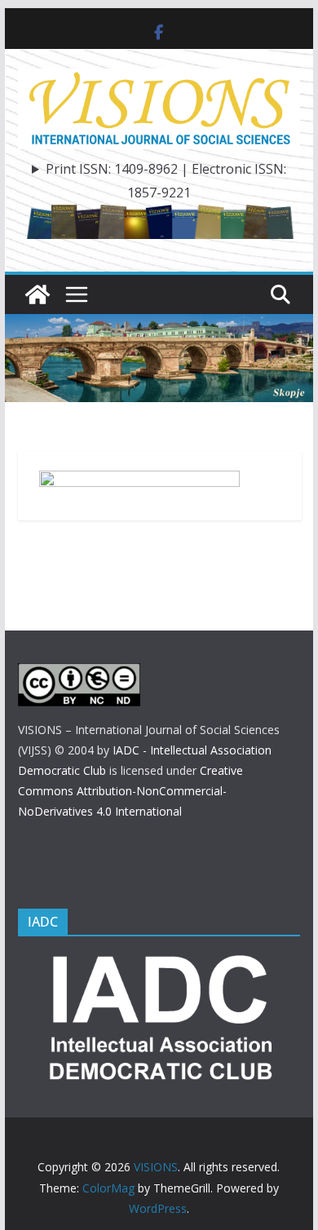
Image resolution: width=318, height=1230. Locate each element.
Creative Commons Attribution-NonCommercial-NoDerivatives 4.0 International (130, 791)
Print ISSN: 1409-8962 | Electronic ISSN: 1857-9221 (166, 180)
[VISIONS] (37, 294)
